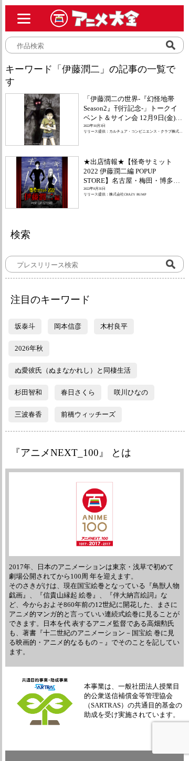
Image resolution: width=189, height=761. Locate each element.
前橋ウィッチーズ (88, 414)
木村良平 (114, 326)
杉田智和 (28, 392)
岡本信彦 (67, 326)
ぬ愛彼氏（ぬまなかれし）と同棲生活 (73, 370)
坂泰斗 (25, 326)
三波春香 (28, 414)
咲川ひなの (131, 392)
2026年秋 (29, 348)
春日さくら (78, 392)
